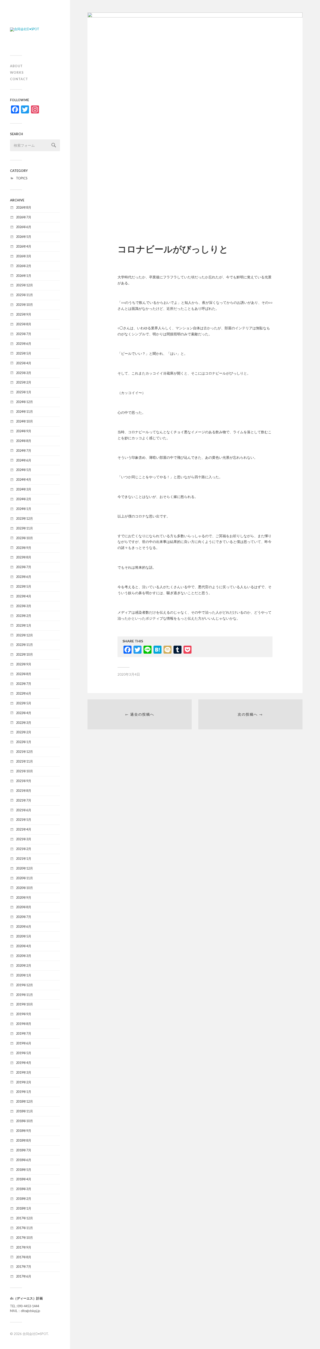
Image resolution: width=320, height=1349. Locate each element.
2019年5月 (23, 1053)
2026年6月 (23, 227)
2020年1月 (23, 975)
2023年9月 (23, 548)
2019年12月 (24, 985)
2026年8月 (23, 207)
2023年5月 (23, 586)
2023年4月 (23, 596)
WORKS (17, 72)
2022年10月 (24, 654)
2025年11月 (24, 295)
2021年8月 (23, 791)
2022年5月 (23, 703)
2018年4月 (23, 1179)
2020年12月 (24, 868)
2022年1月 (23, 742)
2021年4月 (23, 829)
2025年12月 (24, 285)
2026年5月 (23, 237)
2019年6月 (23, 1043)
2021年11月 (24, 761)
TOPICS (21, 178)
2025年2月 (23, 382)
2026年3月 (23, 256)
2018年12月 (24, 1101)
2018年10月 (24, 1121)
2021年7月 (23, 800)
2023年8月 (23, 557)
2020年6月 (23, 926)
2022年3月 (23, 723)
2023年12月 (24, 518)
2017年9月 (23, 1247)
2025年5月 (23, 353)
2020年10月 (24, 888)
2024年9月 (23, 431)
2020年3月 (23, 956)
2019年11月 (24, 995)
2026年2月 (23, 266)
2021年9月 (23, 781)
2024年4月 (23, 479)
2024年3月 (23, 489)
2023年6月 (23, 577)
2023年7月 (23, 567)
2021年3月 (23, 839)
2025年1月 (23, 392)
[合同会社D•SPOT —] (35, 29)
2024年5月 (23, 470)
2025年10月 (24, 305)
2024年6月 (23, 460)
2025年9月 (23, 314)
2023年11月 (24, 528)
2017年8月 (23, 1257)
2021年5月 (23, 820)
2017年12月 (24, 1218)
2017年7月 (23, 1267)
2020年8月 (23, 907)
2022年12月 (24, 635)
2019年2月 (23, 1082)
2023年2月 (23, 616)
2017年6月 (23, 1276)
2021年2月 (23, 849)
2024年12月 (24, 402)
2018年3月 (23, 1189)
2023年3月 (23, 606)
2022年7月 (23, 684)
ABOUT (16, 66)
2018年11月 (24, 1111)
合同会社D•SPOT (35, 1334)
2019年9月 (23, 1014)
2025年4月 (23, 363)
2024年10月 (24, 421)
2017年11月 (24, 1228)
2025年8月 (23, 324)
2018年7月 (23, 1150)
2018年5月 (23, 1170)
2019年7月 (23, 1033)
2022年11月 (24, 645)
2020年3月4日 (129, 674)
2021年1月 (23, 859)
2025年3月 (23, 373)
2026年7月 (23, 217)
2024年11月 (24, 412)
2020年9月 (23, 897)
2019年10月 (24, 1004)
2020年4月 (23, 946)
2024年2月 (23, 499)
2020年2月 (23, 965)
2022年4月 (23, 713)
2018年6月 (23, 1160)
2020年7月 (23, 917)
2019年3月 (23, 1072)
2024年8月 (23, 441)
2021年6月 (23, 810)
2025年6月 (23, 344)
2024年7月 (23, 450)
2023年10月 (24, 538)
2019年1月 (23, 1092)
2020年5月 (23, 936)
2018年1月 (23, 1208)
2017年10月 (24, 1238)
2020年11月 (24, 878)
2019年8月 (23, 1024)
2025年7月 (23, 334)
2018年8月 (23, 1140)
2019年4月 (23, 1063)
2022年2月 (23, 732)
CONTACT (19, 79)
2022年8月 (23, 674)
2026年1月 (23, 276)
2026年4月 (23, 246)
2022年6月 (23, 693)
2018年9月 (23, 1131)
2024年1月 (23, 509)
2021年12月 (24, 752)
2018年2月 (23, 1199)
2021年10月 (24, 771)
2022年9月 (23, 664)
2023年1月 (23, 625)
